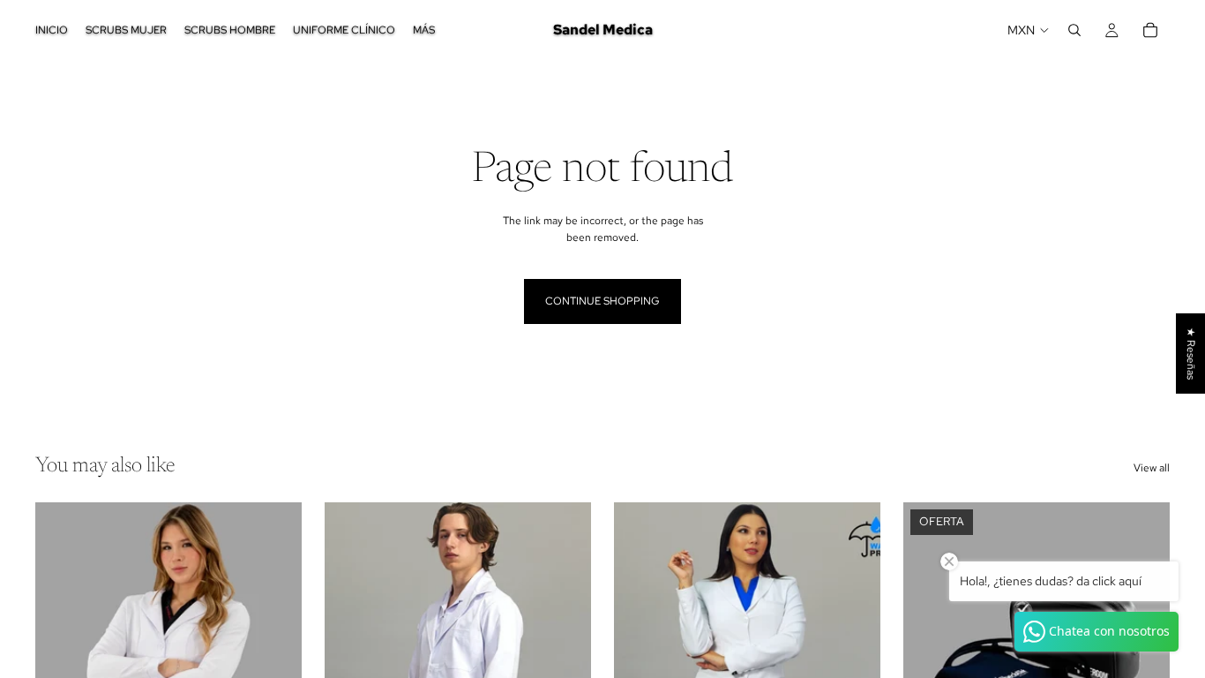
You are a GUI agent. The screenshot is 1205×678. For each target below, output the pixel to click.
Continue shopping (602, 301)
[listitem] (424, 30)
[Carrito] (1150, 30)
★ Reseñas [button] (1191, 354)
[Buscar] (1074, 30)
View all (1152, 468)
